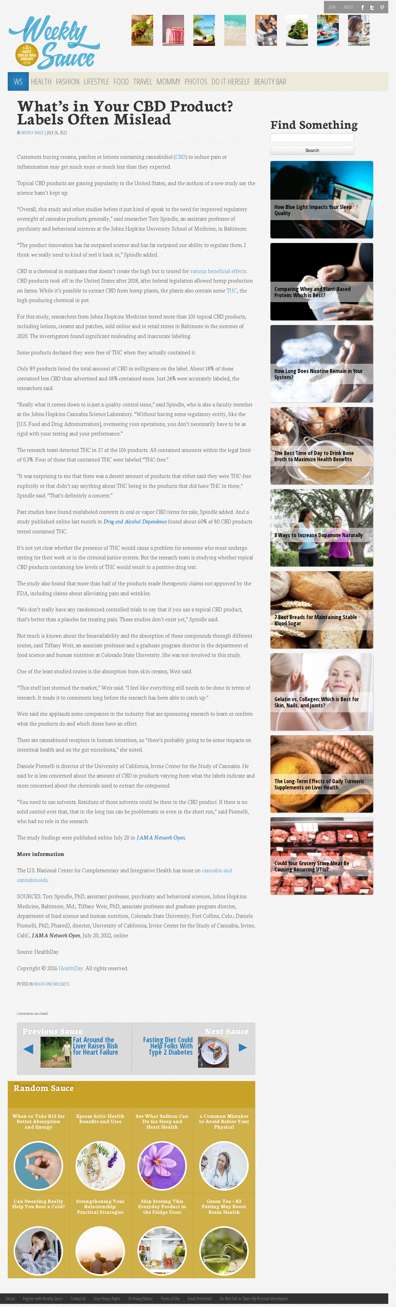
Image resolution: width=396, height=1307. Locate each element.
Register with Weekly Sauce (42, 1298)
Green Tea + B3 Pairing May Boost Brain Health (224, 1206)
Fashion (68, 81)
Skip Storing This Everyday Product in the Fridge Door (162, 1206)
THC (231, 290)
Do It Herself (231, 81)
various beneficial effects (218, 271)
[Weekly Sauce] (65, 43)
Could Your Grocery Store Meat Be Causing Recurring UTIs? (311, 866)
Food (121, 81)
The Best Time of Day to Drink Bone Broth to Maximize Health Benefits (314, 456)
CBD (180, 156)
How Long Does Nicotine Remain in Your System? (318, 374)
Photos (196, 81)
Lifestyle (96, 81)
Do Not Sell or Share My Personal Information (254, 1298)
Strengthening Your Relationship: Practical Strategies (100, 1206)
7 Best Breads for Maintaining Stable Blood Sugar (315, 620)
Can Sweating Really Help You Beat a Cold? (38, 1203)
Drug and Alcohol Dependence (135, 521)
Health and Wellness (51, 984)
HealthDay (71, 968)
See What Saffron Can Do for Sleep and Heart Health (162, 1121)
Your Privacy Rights (107, 1298)
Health (41, 81)
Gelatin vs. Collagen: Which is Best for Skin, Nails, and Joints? (316, 702)
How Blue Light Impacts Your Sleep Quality (313, 210)
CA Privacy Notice (140, 1298)
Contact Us (78, 1298)
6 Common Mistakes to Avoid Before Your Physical (224, 1121)
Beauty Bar (270, 81)
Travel (142, 81)
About (348, 7)
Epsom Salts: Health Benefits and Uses (100, 1118)
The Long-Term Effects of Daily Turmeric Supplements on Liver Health (319, 784)
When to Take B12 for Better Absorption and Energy (38, 1121)
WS (18, 81)
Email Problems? (200, 1298)
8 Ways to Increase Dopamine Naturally (318, 535)
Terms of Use (170, 1298)
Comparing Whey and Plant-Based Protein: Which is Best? (312, 292)
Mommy (168, 81)
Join (332, 7)
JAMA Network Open (160, 837)
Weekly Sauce (32, 133)
